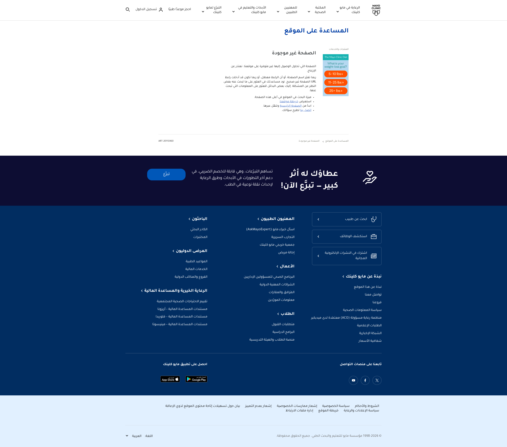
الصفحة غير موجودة (309, 141)
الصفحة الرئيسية (291, 106)
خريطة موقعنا (289, 101)
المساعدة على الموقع (316, 31)
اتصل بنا (305, 110)
